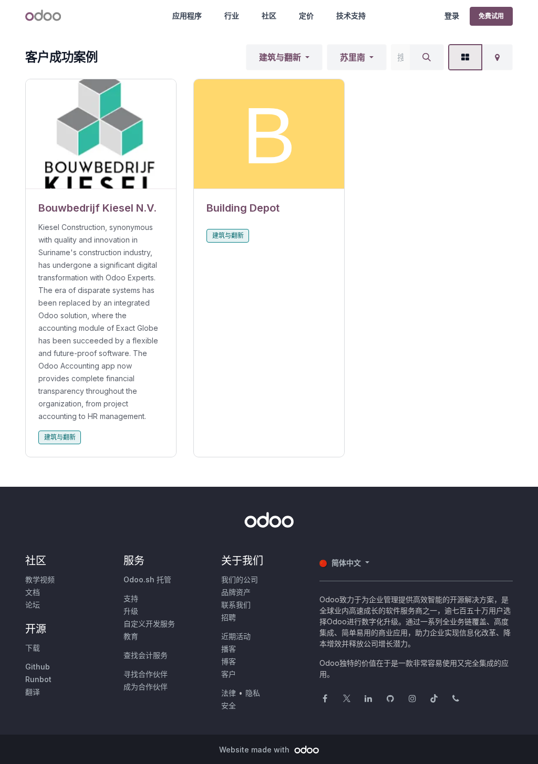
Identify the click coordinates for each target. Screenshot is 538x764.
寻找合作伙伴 (145, 673)
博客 (228, 661)
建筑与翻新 (280, 57)
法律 (228, 692)
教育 (130, 636)
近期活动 (236, 636)
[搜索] (426, 57)
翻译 (32, 691)
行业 (231, 15)
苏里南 (352, 57)
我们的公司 (239, 579)
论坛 (32, 604)
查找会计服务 (145, 655)
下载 (32, 647)
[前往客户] (101, 134)
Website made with (255, 749)
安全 (228, 705)
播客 (228, 648)
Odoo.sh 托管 (147, 579)
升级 (130, 610)
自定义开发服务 (149, 623)
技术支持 (351, 15)
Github (37, 666)
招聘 (228, 617)
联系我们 (236, 604)
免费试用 (491, 16)
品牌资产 (236, 592)
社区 (269, 15)
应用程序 (187, 15)
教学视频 (40, 579)
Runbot (38, 679)
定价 (306, 15)
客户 (228, 673)
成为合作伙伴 (145, 686)
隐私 (252, 692)
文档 (32, 592)
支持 (130, 598)
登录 (451, 15)
